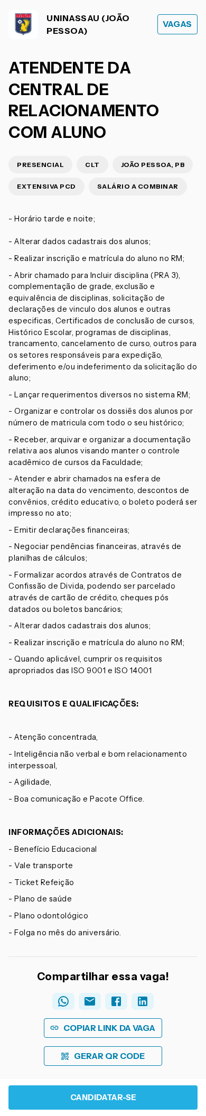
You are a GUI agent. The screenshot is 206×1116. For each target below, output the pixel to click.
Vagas (177, 24)
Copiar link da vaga (109, 1028)
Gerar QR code (109, 1056)
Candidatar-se (103, 1097)
